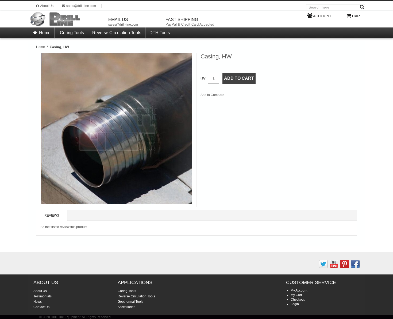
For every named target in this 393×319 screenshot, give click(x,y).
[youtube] (334, 264)
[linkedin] (344, 264)
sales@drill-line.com (123, 24)
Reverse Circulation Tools (116, 32)
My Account (299, 290)
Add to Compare (212, 95)
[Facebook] (355, 264)
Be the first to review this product (63, 227)
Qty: (203, 78)
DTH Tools (159, 32)
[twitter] (323, 264)
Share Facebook (246, 96)
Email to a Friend (235, 96)
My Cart (296, 295)
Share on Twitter (256, 96)
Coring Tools (72, 32)
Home (44, 32)
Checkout (298, 299)
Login (295, 304)
